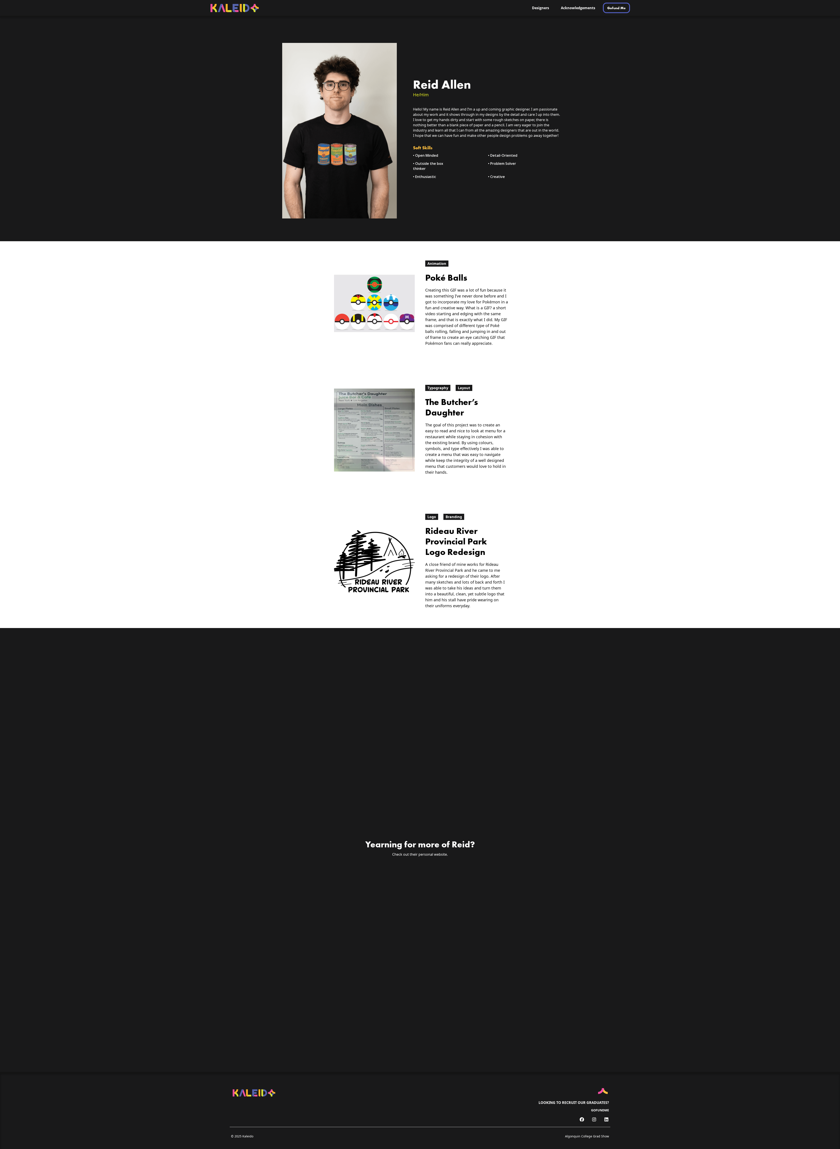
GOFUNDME (600, 1110)
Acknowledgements (578, 7)
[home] (264, 8)
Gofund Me (616, 8)
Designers (540, 7)
